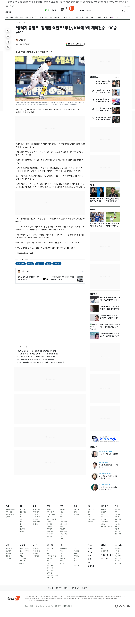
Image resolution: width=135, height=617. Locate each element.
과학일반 (22, 563)
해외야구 (76, 551)
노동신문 (88, 10)
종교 (48, 553)
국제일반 (49, 536)
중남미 (49, 522)
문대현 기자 (22, 40)
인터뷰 (62, 561)
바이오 (35, 545)
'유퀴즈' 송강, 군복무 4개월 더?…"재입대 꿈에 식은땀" (51, 2)
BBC (102, 549)
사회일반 (22, 531)
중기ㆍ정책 (118, 519)
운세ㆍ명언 (50, 568)
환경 (20, 522)
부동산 (8, 545)
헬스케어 (35, 553)
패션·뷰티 (118, 526)
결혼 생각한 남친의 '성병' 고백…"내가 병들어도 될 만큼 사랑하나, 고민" (110, 327)
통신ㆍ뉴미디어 (24, 551)
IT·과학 (22, 545)
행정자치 (63, 509)
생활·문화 (50, 545)
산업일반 (117, 509)
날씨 (20, 524)
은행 (102, 514)
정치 (7, 506)
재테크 (103, 524)
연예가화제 (63, 549)
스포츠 (18, 23)
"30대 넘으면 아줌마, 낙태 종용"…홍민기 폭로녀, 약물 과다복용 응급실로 (110, 336)
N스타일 (62, 563)
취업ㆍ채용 (118, 534)
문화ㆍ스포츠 (91, 519)
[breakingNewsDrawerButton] (10, 6)
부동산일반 (9, 549)
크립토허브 (46, 10)
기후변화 (49, 526)
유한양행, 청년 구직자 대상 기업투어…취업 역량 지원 (62, 278)
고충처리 (84, 588)
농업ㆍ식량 (36, 522)
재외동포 (76, 514)
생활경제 (117, 524)
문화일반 (49, 558)
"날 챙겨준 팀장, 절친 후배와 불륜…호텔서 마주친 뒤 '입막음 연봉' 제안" (109, 309)
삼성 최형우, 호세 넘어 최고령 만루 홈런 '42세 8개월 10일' (36, 357)
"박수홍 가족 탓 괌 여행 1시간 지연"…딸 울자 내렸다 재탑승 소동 (103, 92)
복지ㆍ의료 (36, 549)
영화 (61, 553)
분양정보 (8, 553)
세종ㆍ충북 (63, 522)
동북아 (49, 509)
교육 (20, 514)
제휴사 (103, 545)
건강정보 (49, 563)
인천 (61, 517)
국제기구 (49, 529)
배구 (75, 558)
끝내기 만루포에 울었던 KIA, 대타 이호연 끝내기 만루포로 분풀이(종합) (41, 362)
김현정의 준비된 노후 (105, 474)
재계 (116, 512)
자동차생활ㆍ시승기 (52, 575)
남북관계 (90, 522)
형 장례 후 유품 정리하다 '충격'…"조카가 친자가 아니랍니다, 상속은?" (110, 300)
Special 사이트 (120, 545)
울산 (61, 536)
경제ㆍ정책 (36, 509)
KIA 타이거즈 (21, 264)
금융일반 (103, 509)
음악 (61, 556)
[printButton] (8, 47)
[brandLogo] (67, 8)
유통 (116, 522)
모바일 (21, 553)
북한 (89, 506)
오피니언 (93, 447)
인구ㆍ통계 (36, 517)
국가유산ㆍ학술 (51, 556)
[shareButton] (8, 30)
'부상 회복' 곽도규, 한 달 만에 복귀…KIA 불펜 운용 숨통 (35, 359)
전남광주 (63, 529)
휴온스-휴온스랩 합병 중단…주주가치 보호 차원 (28, 278)
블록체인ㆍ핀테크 (106, 526)
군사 (89, 512)
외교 (75, 506)
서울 (61, 512)
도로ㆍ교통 (50, 570)
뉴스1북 (117, 561)
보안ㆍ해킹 (22, 558)
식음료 (117, 529)
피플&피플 (50, 531)
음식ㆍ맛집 (50, 578)
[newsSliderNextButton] (118, 77)
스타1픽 (117, 553)
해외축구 (76, 556)
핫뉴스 (93, 293)
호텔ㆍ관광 (118, 531)
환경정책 (35, 524)
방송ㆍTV (63, 551)
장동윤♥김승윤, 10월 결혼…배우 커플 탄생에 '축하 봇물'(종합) (104, 119)
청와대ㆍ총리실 (10, 509)
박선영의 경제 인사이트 (105, 451)
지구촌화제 (50, 534)
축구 (75, 553)
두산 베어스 (39, 264)
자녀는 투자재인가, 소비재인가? (108, 466)
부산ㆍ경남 (63, 534)
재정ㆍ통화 (36, 512)
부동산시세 (9, 556)
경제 (34, 506)
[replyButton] (8, 36)
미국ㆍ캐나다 (51, 512)
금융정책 (103, 512)
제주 (61, 539)
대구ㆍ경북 (63, 531)
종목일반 (76, 566)
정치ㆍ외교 (91, 509)
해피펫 (54, 10)
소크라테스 (56, 264)
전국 (61, 506)
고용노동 (35, 519)
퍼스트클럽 (118, 563)
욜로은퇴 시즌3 (103, 462)
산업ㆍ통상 (36, 514)
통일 (75, 512)
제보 (128, 6)
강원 (61, 519)
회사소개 (50, 588)
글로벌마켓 (104, 551)
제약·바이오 (36, 551)
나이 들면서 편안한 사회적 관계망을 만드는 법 (108, 477)
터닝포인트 (118, 558)
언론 (48, 561)
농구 (75, 561)
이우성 (48, 264)
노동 (20, 519)
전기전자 (117, 514)
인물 (20, 526)
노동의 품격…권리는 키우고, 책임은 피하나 (108, 488)
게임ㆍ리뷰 (22, 561)
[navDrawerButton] (6, 6)
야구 (75, 549)
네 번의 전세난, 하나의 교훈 (108, 454)
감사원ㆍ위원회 (10, 514)
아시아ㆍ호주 (51, 514)
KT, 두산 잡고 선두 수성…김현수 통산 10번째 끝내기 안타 (36, 351)
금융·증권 (104, 506)
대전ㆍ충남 (63, 524)
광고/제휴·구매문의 (62, 588)
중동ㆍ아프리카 (51, 519)
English (81, 10)
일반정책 (8, 551)
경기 (61, 514)
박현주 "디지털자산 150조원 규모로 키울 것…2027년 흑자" (89, 2)
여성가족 (22, 529)
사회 (20, 506)
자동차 (117, 517)
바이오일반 (36, 556)
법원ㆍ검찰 (22, 512)
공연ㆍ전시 (50, 549)
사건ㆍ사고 (22, 509)
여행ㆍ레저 (50, 566)
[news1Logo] (13, 598)
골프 (75, 563)
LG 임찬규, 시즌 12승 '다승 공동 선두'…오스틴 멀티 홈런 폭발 (37, 354)
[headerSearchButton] (13, 6)
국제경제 (49, 524)
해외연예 (63, 558)
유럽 (48, 517)
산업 (116, 506)
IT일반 (21, 556)
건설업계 (8, 558)
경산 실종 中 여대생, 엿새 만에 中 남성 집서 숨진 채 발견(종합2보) (104, 101)
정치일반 (8, 517)
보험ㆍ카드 (104, 517)
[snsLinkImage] (116, 606)
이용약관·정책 (75, 588)
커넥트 (124, 6)
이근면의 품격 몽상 (104, 485)
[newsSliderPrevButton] (113, 77)
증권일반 (103, 519)
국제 (48, 506)
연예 (92, 184)
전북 (61, 526)
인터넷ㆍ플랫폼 (24, 549)
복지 (20, 517)
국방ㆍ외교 (77, 509)
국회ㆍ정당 (9, 512)
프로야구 (30, 264)
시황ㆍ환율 (104, 522)
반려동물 (49, 573)
